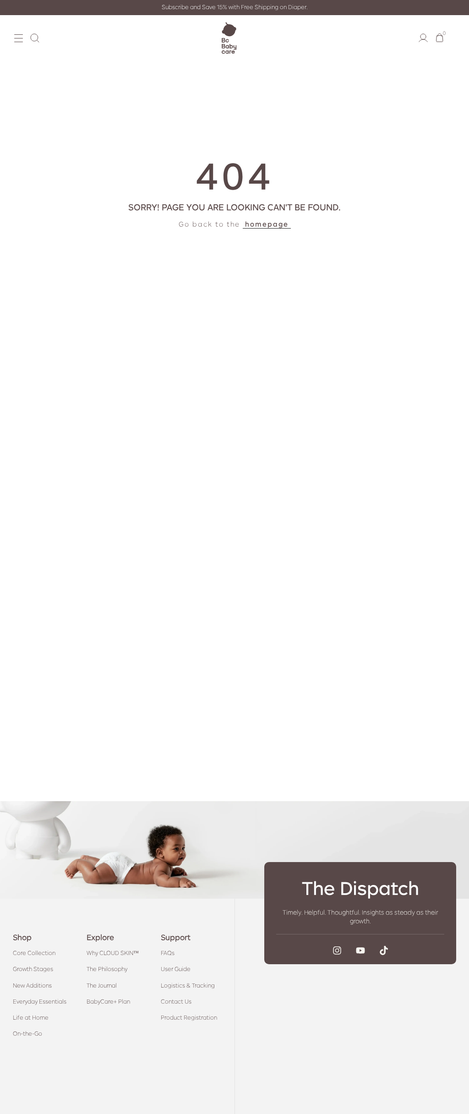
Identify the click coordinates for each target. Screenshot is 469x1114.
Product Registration (189, 1018)
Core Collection (34, 953)
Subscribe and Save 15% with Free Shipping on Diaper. (235, 7)
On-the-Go (27, 1034)
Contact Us (176, 1002)
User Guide (176, 969)
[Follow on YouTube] (360, 950)
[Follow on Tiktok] (384, 950)
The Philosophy (107, 969)
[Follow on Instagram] (337, 950)
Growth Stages (33, 969)
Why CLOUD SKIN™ (113, 953)
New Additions (32, 985)
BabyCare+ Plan (108, 1002)
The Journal (102, 985)
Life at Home (31, 1018)
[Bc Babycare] (229, 38)
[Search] (34, 38)
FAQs (168, 953)
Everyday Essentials (39, 1002)
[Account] (423, 38)
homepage (267, 224)
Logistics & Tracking (188, 985)
